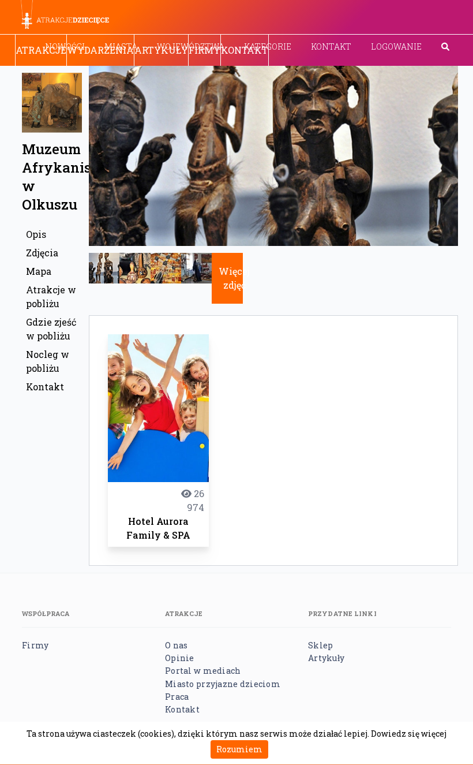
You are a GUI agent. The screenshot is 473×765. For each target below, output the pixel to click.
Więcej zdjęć (234, 278)
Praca (177, 696)
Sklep (320, 645)
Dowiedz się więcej (408, 733)
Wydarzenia (100, 50)
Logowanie (396, 46)
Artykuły (161, 50)
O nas (176, 645)
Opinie (179, 657)
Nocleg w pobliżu (47, 361)
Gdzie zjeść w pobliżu (51, 329)
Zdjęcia (42, 253)
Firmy (204, 50)
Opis (36, 234)
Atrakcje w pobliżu (51, 296)
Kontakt (331, 46)
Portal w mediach (203, 670)
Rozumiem (239, 749)
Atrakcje (41, 50)
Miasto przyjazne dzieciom (222, 683)
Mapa (38, 271)
